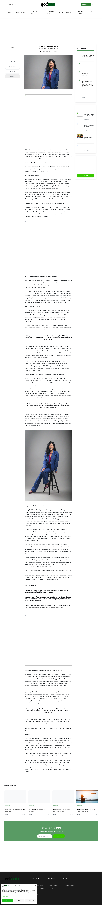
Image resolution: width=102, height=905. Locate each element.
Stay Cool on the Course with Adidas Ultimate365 (89, 127)
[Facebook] (14, 4)
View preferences (30, 900)
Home (9, 12)
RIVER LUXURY (85, 65)
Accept (7, 900)
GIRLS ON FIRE (85, 73)
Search (91, 13)
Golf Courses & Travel (49, 12)
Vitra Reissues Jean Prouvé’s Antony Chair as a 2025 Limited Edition (88, 55)
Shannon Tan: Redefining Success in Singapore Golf (88, 137)
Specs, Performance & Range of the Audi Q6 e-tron (89, 116)
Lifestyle (69, 12)
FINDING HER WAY (86, 95)
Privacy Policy (68, 882)
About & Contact (80, 12)
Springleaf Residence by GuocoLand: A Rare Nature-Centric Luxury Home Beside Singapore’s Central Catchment (88, 84)
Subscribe (86, 175)
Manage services (6, 896)
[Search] (93, 4)
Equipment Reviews (34, 12)
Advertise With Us (69, 885)
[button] (35, 886)
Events (61, 12)
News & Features (20, 12)
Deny (19, 900)
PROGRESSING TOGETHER (87, 147)
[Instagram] (15, 4)
